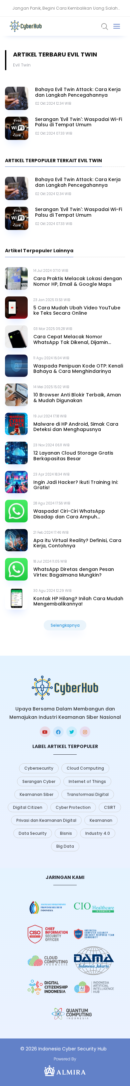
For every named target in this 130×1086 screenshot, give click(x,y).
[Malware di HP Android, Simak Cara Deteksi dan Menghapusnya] (16, 424)
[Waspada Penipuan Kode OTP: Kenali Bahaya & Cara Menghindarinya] (16, 366)
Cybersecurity (38, 768)
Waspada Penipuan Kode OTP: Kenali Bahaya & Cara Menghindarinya (78, 369)
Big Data (65, 846)
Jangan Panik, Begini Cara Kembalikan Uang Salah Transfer (65, 11)
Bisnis (66, 833)
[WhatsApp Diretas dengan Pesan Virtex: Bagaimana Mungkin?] (16, 569)
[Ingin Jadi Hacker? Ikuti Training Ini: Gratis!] (16, 482)
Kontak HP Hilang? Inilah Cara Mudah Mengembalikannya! (78, 601)
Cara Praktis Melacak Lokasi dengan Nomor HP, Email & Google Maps (77, 281)
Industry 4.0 (97, 833)
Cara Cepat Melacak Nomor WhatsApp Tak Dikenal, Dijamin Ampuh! (70, 339)
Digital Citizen (27, 807)
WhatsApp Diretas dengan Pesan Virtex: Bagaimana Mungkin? (73, 572)
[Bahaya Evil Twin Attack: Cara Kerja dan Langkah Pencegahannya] (16, 98)
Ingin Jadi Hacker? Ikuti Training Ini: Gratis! (75, 485)
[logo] (65, 688)
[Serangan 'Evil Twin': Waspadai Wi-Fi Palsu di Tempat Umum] (16, 128)
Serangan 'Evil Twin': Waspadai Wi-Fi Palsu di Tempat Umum (78, 122)
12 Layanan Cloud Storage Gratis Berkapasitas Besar (73, 456)
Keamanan (101, 820)
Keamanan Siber (36, 794)
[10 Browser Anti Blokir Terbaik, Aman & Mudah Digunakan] (16, 394)
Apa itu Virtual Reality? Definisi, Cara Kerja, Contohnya (77, 543)
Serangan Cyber (38, 781)
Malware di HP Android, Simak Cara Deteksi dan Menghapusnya (75, 427)
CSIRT (110, 807)
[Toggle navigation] (116, 26)
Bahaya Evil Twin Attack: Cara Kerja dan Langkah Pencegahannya (78, 92)
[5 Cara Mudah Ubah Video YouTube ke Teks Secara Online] (16, 307)
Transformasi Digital (88, 794)
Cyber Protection (73, 807)
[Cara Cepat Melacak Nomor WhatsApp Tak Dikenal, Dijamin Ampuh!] (16, 336)
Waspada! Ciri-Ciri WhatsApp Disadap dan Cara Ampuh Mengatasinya (69, 514)
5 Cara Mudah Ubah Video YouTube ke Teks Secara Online (76, 310)
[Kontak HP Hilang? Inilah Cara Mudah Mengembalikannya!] (16, 598)
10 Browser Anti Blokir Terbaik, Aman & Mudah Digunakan (77, 397)
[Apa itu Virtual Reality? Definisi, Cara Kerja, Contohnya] (16, 540)
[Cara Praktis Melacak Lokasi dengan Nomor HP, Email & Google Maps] (16, 278)
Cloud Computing (85, 768)
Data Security (33, 833)
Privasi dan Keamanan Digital (46, 820)
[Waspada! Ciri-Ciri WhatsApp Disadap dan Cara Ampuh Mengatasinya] (16, 511)
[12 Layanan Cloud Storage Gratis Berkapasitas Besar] (16, 453)
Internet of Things (87, 781)
